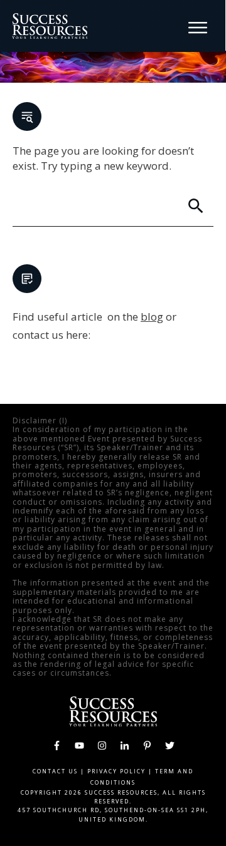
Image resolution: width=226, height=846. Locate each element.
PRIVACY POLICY (116, 771)
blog (152, 316)
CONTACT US (55, 771)
